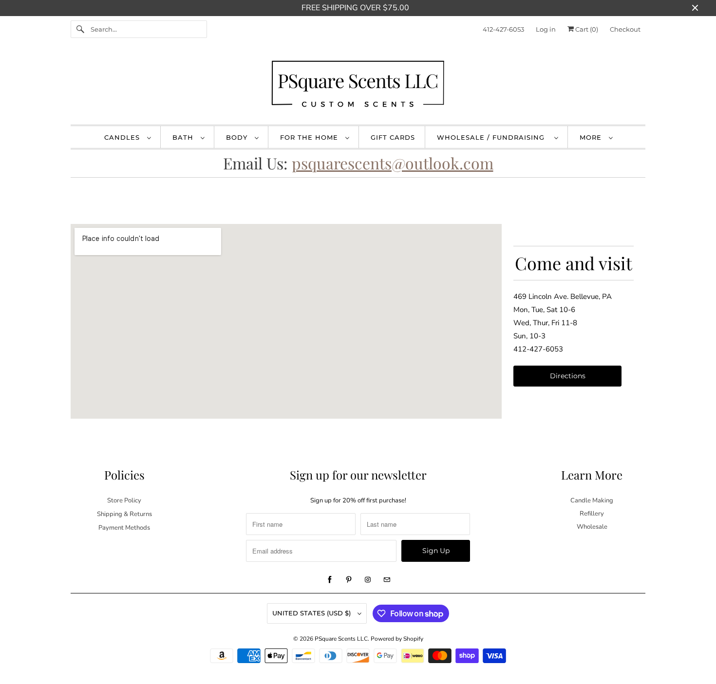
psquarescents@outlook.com (392, 162)
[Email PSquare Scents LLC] (386, 579)
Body (238, 137)
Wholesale (592, 526)
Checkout (625, 29)
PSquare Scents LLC (341, 639)
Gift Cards (393, 137)
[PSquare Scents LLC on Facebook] (329, 579)
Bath (184, 137)
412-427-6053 (503, 29)
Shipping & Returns (124, 514)
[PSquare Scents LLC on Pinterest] (348, 579)
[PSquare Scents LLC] (358, 86)
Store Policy (124, 500)
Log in (546, 29)
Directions (567, 375)
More (592, 137)
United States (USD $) (312, 613)
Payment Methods (124, 527)
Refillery (592, 513)
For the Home (310, 137)
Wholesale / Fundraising (493, 137)
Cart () (586, 29)
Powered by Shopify (397, 639)
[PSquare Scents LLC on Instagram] (367, 579)
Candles (123, 137)
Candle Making (591, 500)
